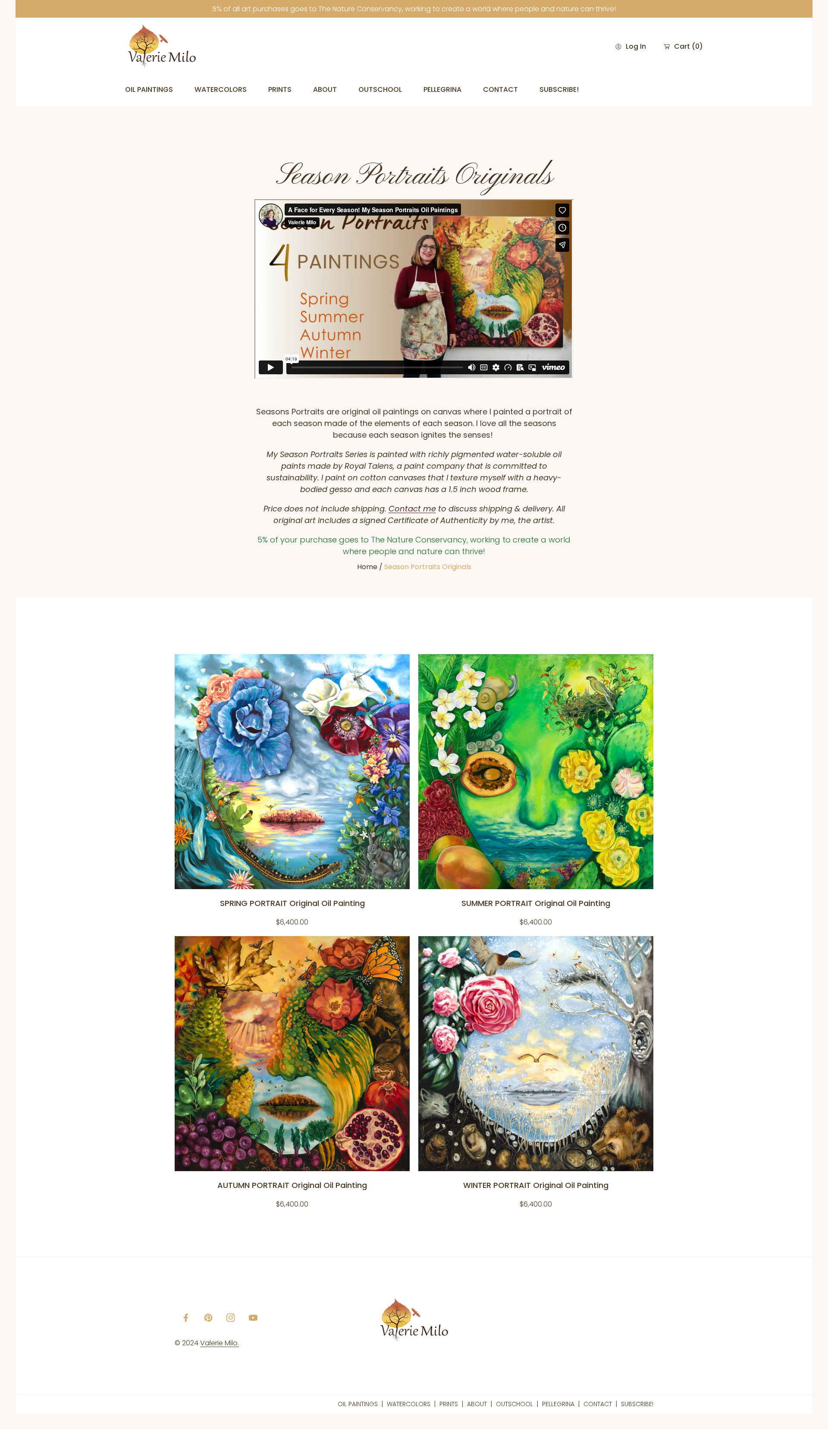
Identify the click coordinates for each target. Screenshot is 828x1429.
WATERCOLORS (408, 1404)
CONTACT (597, 1404)
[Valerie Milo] (161, 46)
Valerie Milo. (219, 1343)
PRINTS (448, 1404)
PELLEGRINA (558, 1404)
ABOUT (477, 1404)
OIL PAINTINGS (358, 1404)
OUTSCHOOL (514, 1404)
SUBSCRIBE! (637, 1404)
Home (367, 567)
